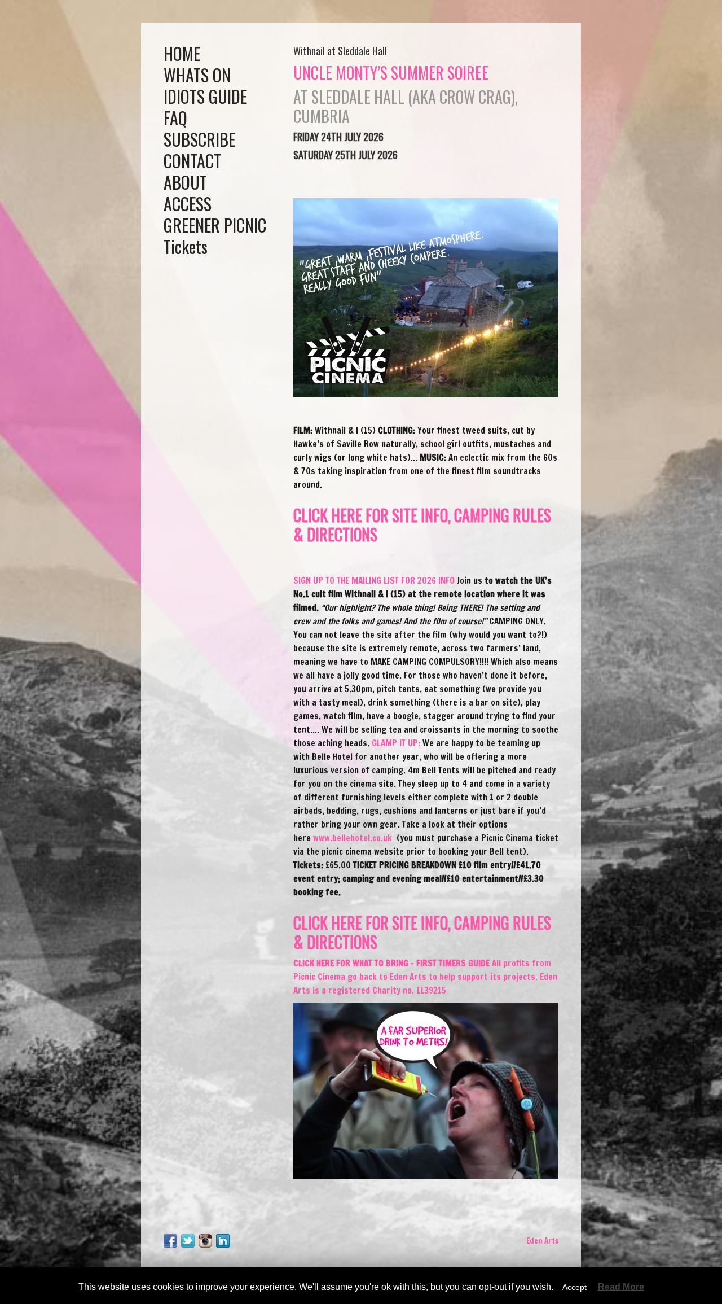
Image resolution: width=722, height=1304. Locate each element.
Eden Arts (542, 1241)
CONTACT (192, 160)
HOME (182, 53)
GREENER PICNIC (215, 225)
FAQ (175, 117)
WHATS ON (197, 74)
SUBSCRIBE (199, 139)
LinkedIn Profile (223, 1241)
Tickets (186, 246)
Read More (621, 1287)
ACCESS (188, 203)
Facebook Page (170, 1241)
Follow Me (188, 1241)
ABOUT (185, 182)
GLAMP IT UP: (396, 743)
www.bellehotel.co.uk (353, 838)
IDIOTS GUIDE (205, 96)
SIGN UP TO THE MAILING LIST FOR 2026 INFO (374, 581)
